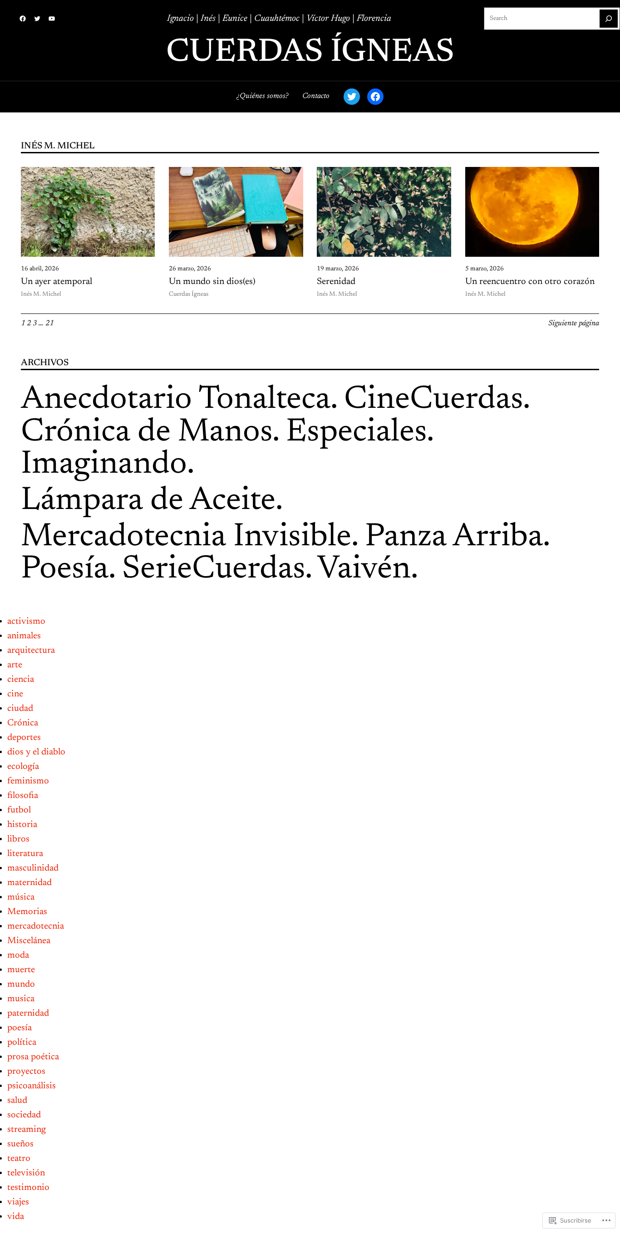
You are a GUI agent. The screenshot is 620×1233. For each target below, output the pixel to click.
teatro (18, 1158)
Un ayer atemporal (56, 281)
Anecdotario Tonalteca (175, 400)
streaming (26, 1129)
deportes (24, 737)
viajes (18, 1202)
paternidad (28, 1013)
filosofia (22, 795)
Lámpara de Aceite (148, 501)
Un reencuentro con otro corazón (530, 281)
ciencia (20, 679)
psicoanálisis (31, 1086)
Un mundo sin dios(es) (212, 281)
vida (15, 1216)
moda (18, 955)
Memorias (27, 911)
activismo (26, 621)
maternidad (29, 882)
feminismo (28, 781)
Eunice (234, 18)
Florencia (374, 18)
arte (14, 665)
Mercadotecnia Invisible (186, 537)
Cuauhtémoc (277, 18)
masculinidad (33, 868)
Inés (209, 18)
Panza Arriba (454, 537)
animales (24, 636)
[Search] (609, 19)
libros (18, 839)
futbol (19, 810)
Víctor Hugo (328, 18)
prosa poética (33, 1057)
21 (49, 323)
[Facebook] (22, 18)
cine (15, 694)
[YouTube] (51, 18)
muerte (21, 969)
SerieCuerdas (213, 569)
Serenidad (336, 281)
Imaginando (104, 465)
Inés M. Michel (41, 294)
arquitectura (31, 650)
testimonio (28, 1187)
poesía (19, 1027)
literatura (25, 853)
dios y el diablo (36, 752)
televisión (26, 1173)
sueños (20, 1144)
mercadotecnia (35, 926)
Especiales (356, 432)
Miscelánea (28, 940)
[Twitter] (37, 18)
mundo (21, 984)
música (20, 897)
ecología (23, 766)
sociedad (24, 1115)
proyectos (26, 1071)
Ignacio (181, 18)
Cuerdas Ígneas (310, 53)
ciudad (20, 708)
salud (17, 1100)
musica (20, 998)
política (21, 1042)
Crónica (22, 723)
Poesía (64, 569)
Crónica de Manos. (150, 432)
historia (22, 824)
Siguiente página (573, 323)
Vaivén (364, 569)
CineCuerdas (433, 400)
